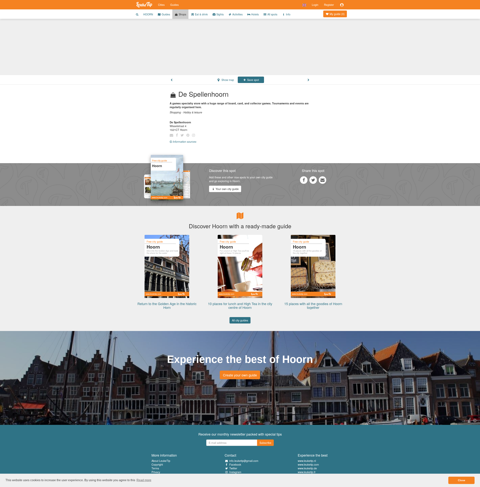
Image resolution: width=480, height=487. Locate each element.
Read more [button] (143, 480)
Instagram (235, 472)
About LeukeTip (161, 461)
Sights (220, 14)
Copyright (157, 464)
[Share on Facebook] (304, 180)
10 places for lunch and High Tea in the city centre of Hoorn (240, 305)
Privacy (156, 472)
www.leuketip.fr (307, 472)
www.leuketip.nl (307, 461)
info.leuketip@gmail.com (243, 461)
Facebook (235, 464)
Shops (182, 14)
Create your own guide (240, 374)
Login (315, 5)
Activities (237, 14)
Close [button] (461, 480)
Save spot (252, 80)
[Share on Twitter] (313, 180)
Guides (174, 5)
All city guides (240, 320)
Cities (161, 5)
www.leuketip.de (307, 468)
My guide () (337, 14)
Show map (227, 80)
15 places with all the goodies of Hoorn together (313, 305)
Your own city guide (227, 189)
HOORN (148, 14)
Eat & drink (201, 14)
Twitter (233, 468)
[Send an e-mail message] (322, 180)
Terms (155, 468)
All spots (272, 14)
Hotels (254, 14)
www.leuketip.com (308, 464)
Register (329, 5)
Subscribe (265, 443)
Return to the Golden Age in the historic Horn (166, 305)
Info (287, 14)
